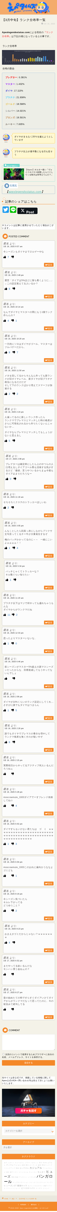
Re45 (45, 1162)
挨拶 (45, 1186)
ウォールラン (19, 1162)
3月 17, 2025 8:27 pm (13, 992)
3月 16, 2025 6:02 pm (13, 824)
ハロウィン (34, 1162)
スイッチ (32, 1182)
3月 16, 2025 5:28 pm (13, 792)
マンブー (50, 1182)
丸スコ (30, 1186)
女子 (5, 1162)
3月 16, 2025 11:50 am (15, 371)
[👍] (5, 257)
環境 (13, 1177)
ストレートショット (13, 1188)
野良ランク (46, 1165)
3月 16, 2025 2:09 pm (13, 697)
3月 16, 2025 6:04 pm (13, 862)
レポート (11, 1162)
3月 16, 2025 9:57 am (13, 246)
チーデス (39, 1188)
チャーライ (33, 1172)
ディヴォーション (13, 1165)
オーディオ (33, 1165)
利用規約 (23, 1204)
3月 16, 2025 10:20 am (15, 339)
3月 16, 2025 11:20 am (13, 598)
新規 (17, 1168)
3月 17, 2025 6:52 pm (13, 961)
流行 (7, 1172)
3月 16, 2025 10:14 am (13, 307)
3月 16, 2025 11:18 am (13, 497)
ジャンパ (46, 1188)
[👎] (12, 257)
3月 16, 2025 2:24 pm (14, 412)
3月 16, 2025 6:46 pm (14, 662)
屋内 (27, 1165)
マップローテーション (21, 1182)
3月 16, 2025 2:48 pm (14, 275)
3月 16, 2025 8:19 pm (13, 894)
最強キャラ (22, 1186)
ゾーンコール (23, 1172)
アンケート (23, 1177)
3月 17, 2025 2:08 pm (15, 459)
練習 (39, 1165)
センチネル (24, 1168)
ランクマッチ (41, 1182)
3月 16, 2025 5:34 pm (15, 566)
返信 (50, 265)
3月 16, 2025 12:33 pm (13, 633)
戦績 (16, 1177)
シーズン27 (11, 1186)
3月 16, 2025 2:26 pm (14, 728)
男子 (40, 1162)
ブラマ (27, 1162)
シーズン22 (32, 1177)
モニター (41, 1172)
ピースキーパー (28, 1188)
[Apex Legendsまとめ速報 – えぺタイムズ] (28, 12)
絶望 (23, 1165)
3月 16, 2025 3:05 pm (14, 526)
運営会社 (34, 1204)
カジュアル (36, 1168)
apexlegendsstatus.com (24, 191)
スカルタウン (38, 1186)
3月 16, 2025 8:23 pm (14, 929)
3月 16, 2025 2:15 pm (13, 760)
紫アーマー (14, 1172)
